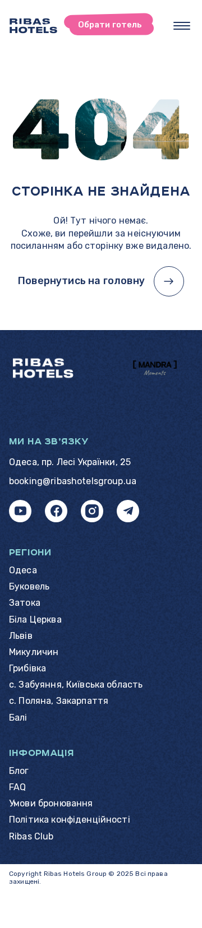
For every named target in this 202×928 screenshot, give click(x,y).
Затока (24, 602)
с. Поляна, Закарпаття (58, 700)
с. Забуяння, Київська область (76, 684)
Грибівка (27, 668)
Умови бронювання (51, 803)
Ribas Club (31, 836)
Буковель (29, 586)
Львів (21, 635)
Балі (18, 717)
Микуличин (33, 652)
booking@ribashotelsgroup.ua (72, 481)
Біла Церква (35, 619)
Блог (19, 770)
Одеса (23, 570)
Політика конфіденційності (69, 819)
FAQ (17, 787)
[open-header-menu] (182, 26)
